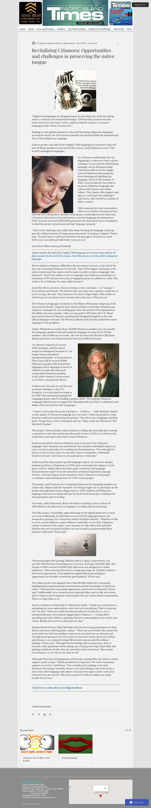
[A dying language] (76, 744)
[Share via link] (50, 714)
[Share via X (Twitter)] (39, 714)
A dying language (69, 757)
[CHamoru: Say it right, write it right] (37, 744)
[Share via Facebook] (33, 714)
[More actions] (117, 43)
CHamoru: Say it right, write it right (36, 759)
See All (128, 730)
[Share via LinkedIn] (44, 714)
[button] (140, 4)
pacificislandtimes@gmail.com (41, 797)
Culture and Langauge (41, 706)
